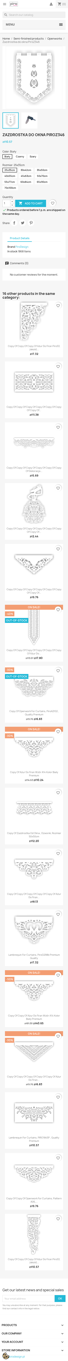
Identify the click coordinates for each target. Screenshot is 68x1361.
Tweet (22, 223)
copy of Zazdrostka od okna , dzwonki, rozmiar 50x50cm (34, 835)
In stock (12, 251)
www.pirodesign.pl (13, 1356)
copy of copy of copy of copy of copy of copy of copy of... (34, 408)
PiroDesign (22, 247)
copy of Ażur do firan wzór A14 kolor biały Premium (34, 774)
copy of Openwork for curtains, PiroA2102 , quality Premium (34, 713)
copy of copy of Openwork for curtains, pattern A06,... (34, 1200)
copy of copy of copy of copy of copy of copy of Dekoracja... (34, 469)
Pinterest (31, 223)
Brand (11, 246)
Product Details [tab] (19, 238)
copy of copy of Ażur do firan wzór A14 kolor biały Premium (34, 1017)
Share (14, 223)
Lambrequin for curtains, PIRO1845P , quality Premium (34, 1139)
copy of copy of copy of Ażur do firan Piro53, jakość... (34, 347)
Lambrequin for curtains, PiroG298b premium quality (34, 956)
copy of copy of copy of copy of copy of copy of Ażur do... (34, 652)
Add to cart (31, 203)
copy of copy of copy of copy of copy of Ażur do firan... (34, 895)
